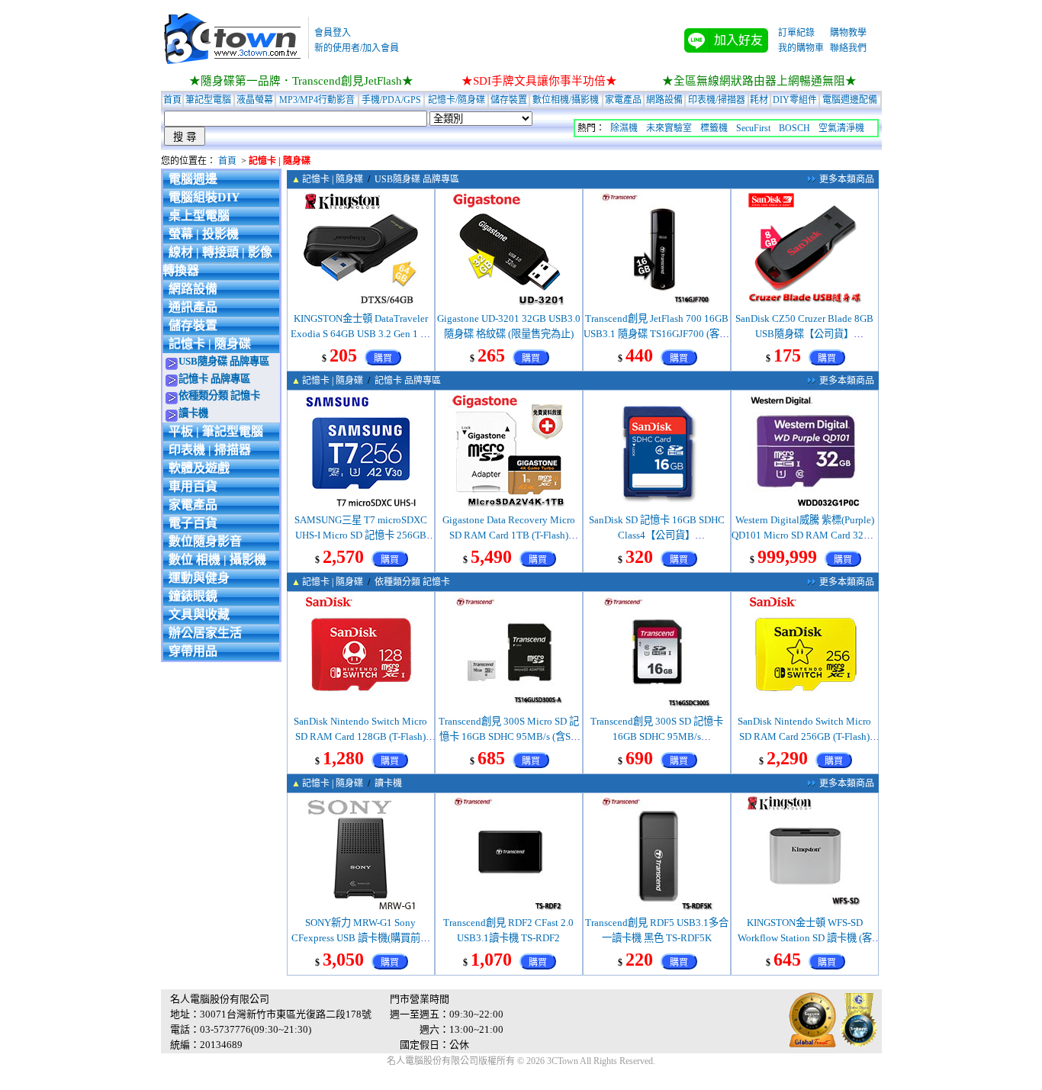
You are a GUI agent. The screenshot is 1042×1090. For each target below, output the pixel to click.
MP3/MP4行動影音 (317, 100)
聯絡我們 (848, 48)
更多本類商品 (846, 179)
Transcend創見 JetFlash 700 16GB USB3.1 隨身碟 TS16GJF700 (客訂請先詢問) (656, 334)
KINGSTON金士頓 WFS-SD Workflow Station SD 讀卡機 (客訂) (805, 938)
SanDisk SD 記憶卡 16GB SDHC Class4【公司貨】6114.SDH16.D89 (657, 535)
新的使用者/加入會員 (356, 48)
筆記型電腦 (208, 100)
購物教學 (848, 32)
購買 (383, 358)
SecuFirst (753, 128)
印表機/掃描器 (716, 100)
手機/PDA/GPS (391, 100)
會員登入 (332, 32)
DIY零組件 (795, 100)
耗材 (759, 100)
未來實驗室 (669, 128)
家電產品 (623, 100)
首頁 (172, 100)
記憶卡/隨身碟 (456, 100)
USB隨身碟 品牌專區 (223, 361)
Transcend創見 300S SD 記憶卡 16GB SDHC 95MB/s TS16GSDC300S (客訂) (656, 736)
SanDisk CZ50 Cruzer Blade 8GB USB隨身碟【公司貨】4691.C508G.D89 (804, 334)
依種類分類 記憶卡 (219, 395)
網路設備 (664, 100)
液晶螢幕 (254, 100)
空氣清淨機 (841, 128)
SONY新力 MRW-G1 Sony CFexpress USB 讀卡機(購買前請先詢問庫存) (360, 938)
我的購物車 (801, 48)
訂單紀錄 (796, 32)
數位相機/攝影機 (565, 100)
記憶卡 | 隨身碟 (332, 179)
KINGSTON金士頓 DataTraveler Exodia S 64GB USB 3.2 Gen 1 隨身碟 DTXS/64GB (360, 334)
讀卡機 (193, 413)
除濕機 (624, 128)
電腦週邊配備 (849, 100)
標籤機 (714, 128)
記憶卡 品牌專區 (214, 378)
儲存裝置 (508, 100)
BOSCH (794, 128)
